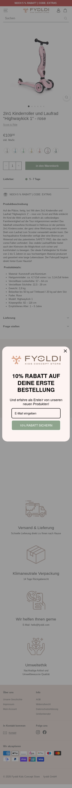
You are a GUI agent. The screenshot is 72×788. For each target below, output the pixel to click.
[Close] (65, 351)
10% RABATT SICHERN (36, 425)
